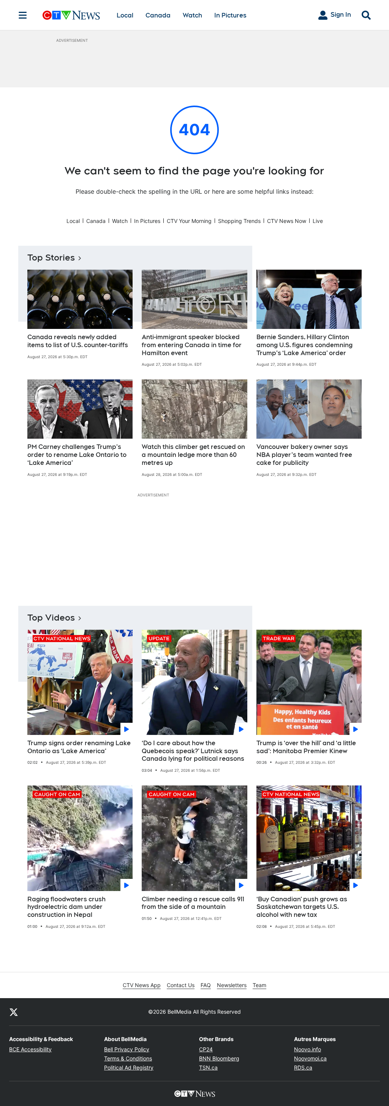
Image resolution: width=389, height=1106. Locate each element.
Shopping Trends (239, 221)
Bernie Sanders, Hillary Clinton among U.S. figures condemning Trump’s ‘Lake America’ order (304, 345)
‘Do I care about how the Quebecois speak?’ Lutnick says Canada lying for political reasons (193, 751)
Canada (158, 15)
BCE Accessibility (30, 1049)
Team (259, 985)
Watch (192, 15)
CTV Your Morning (189, 221)
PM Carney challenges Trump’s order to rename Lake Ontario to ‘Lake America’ (77, 454)
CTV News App (142, 985)
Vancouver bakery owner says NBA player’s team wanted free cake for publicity (304, 454)
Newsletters (232, 985)
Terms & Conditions (128, 1058)
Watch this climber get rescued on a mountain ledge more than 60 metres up (193, 454)
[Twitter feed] (13, 1011)
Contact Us (180, 985)
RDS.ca (303, 1067)
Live (318, 221)
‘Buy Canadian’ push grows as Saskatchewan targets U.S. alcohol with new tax (301, 907)
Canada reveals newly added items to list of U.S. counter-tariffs (77, 341)
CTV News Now (286, 221)
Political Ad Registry (128, 1067)
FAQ (206, 985)
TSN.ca (208, 1067)
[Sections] (22, 15)
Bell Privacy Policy (126, 1049)
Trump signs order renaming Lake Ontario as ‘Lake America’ (79, 747)
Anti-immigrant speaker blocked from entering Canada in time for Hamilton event (192, 345)
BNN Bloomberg (219, 1058)
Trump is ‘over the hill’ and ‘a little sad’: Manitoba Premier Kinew (306, 747)
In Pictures (230, 15)
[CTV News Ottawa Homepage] (71, 15)
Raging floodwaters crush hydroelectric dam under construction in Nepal (66, 907)
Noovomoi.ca (310, 1058)
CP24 (206, 1049)
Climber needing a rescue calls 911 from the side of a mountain (193, 903)
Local (125, 15)
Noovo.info (307, 1049)
